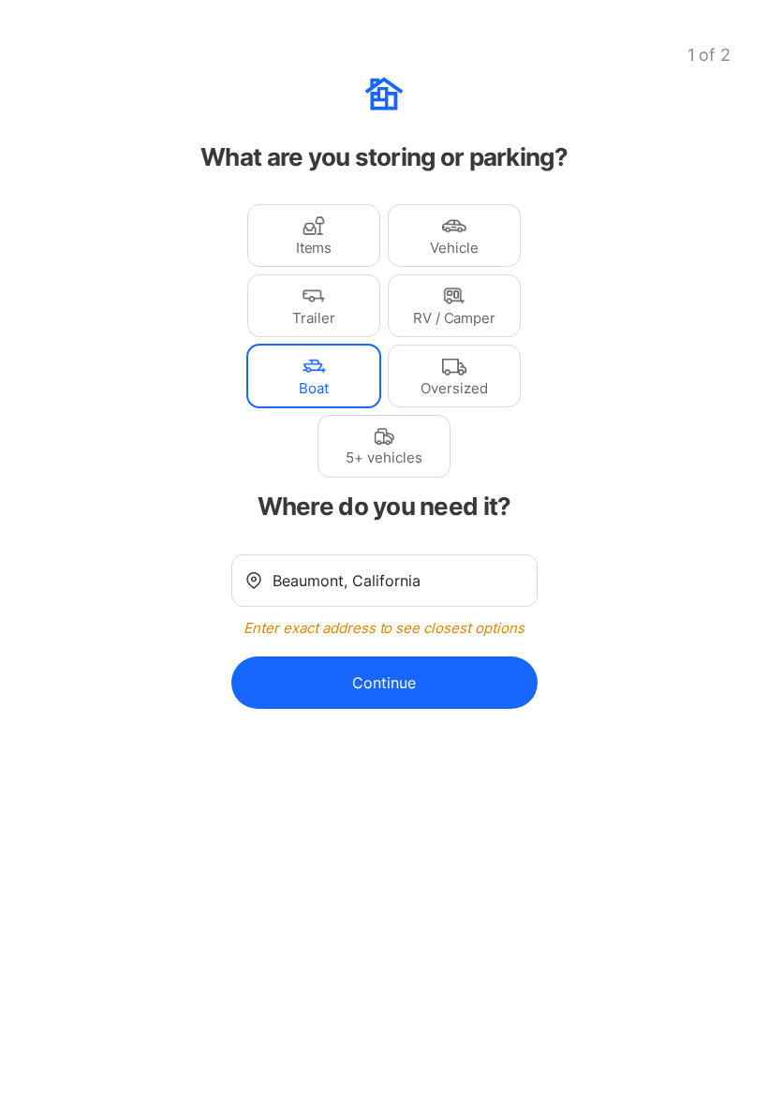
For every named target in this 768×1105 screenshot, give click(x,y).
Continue (384, 682)
